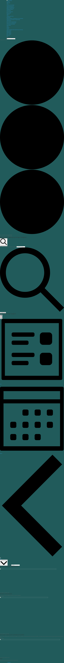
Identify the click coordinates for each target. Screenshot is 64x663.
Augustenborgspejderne (10, 7)
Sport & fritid (9, 10)
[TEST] (30, 639)
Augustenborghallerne (10, 6)
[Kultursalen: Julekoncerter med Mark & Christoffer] (24, 597)
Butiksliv (8, 27)
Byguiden (8, 1)
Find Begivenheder (3, 312)
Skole (7, 15)
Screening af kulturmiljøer (11, 24)
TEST (1, 658)
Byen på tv (8, 35)
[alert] (32, 234)
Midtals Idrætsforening (10, 8)
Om (7, 36)
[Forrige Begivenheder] (32, 556)
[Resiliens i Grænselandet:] (28, 569)
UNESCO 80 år (9, 20)
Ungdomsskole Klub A (10, 16)
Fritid (7, 3)
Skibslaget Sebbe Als (10, 9)
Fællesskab (8, 2)
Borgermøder (9, 25)
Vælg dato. (9, 565)
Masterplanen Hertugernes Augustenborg (13, 19)
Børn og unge (9, 12)
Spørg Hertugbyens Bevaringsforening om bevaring (15, 29)
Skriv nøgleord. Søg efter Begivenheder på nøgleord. (8, 246)
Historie (8, 28)
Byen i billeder (9, 34)
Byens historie (9, 30)
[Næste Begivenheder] (0, 557)
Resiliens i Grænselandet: (6, 593)
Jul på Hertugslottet (10, 11)
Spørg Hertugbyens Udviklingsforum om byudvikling (15, 18)
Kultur (8, 26)
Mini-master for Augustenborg (11, 21)
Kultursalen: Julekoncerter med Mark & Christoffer (12, 634)
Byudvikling (8, 17)
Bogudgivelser (9, 31)
